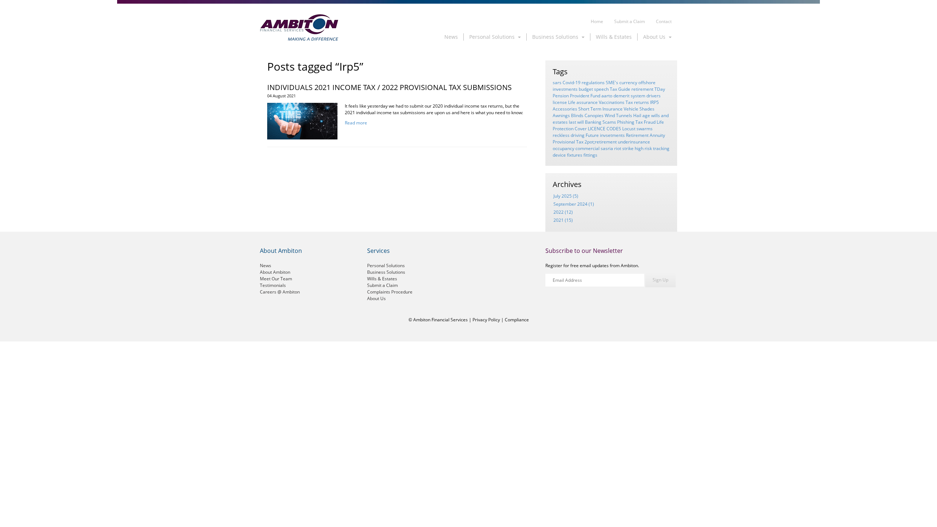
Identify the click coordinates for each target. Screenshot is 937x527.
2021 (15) (563, 220)
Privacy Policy (486, 320)
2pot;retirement (601, 142)
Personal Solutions (386, 265)
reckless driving (569, 135)
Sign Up (660, 280)
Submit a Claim (629, 21)
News (451, 36)
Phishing (625, 122)
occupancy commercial (576, 148)
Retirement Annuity (645, 135)
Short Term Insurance (600, 109)
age (646, 115)
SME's (612, 82)
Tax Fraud (645, 122)
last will (576, 122)
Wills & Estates (614, 36)
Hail (637, 115)
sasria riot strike (617, 148)
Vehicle (631, 109)
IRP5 (654, 102)
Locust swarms (637, 129)
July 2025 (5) (565, 196)
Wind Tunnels (618, 115)
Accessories (565, 109)
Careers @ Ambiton (280, 292)
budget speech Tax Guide (604, 89)
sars (557, 82)
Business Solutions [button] (556, 36)
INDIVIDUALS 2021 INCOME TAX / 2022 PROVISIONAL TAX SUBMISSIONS (389, 87)
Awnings (561, 115)
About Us (376, 298)
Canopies (594, 115)
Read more (356, 123)
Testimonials (273, 285)
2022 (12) (563, 212)
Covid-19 (572, 82)
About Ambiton (275, 272)
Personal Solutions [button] (492, 36)
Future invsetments (605, 135)
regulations (593, 82)
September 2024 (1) (573, 204)
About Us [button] (655, 36)
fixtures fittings (582, 155)
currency (628, 82)
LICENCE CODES (604, 129)
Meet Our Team (276, 279)
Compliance (517, 320)
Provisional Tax (568, 142)
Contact (664, 21)
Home (597, 21)
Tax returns (637, 102)
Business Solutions (386, 272)
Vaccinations (611, 102)
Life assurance (583, 102)
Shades (646, 109)
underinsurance (634, 142)
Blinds (577, 115)
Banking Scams (600, 122)
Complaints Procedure (389, 292)
